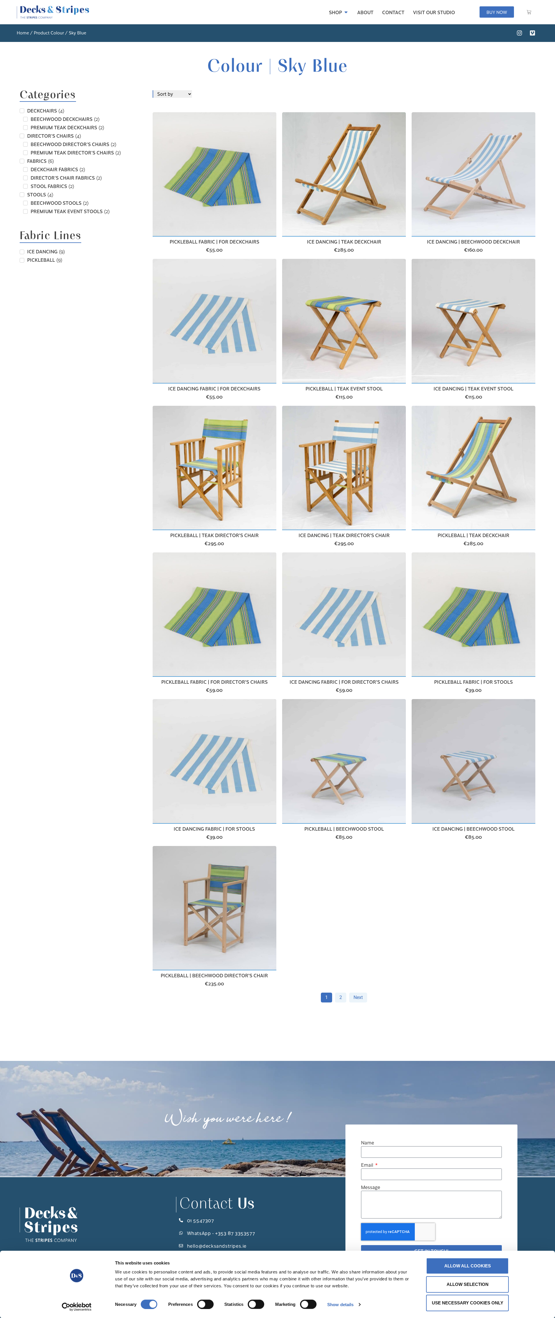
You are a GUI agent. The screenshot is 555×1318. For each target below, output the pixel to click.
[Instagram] (519, 33)
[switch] (205, 1304)
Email (367, 1165)
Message (370, 1187)
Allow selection (468, 1284)
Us (217, 1204)
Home (23, 33)
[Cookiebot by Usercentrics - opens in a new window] (76, 1306)
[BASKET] (529, 12)
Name (367, 1143)
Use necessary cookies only (467, 1302)
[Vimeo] (532, 33)
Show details (340, 1304)
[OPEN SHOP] (346, 12)
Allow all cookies (467, 1265)
